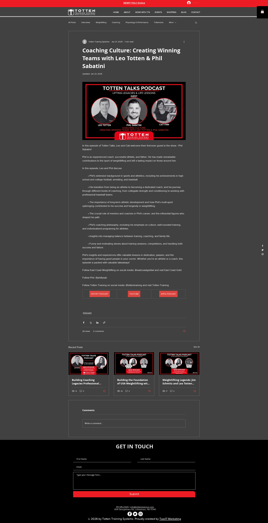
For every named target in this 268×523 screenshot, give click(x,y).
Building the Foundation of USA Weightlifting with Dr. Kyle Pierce (133, 381)
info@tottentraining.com (142, 507)
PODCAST (87, 313)
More (171, 22)
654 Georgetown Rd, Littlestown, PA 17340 (135, 509)
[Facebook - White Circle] (129, 514)
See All (197, 347)
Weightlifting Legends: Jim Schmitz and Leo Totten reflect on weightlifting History (179, 381)
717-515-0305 (122, 507)
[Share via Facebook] (83, 322)
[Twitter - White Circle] (135, 514)
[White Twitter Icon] (262, 250)
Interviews (85, 22)
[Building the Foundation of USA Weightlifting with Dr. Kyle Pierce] (134, 363)
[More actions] (184, 41)
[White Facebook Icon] (262, 246)
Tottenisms (158, 22)
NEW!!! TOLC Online (134, 2)
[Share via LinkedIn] (97, 322)
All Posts (72, 22)
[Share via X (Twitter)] (90, 322)
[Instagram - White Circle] (140, 514)
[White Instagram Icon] (262, 254)
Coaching (116, 22)
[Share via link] (104, 322)
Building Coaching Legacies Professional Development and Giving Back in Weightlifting (87, 381)
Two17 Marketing (170, 518)
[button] (262, 11)
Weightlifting (101, 22)
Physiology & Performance (137, 22)
